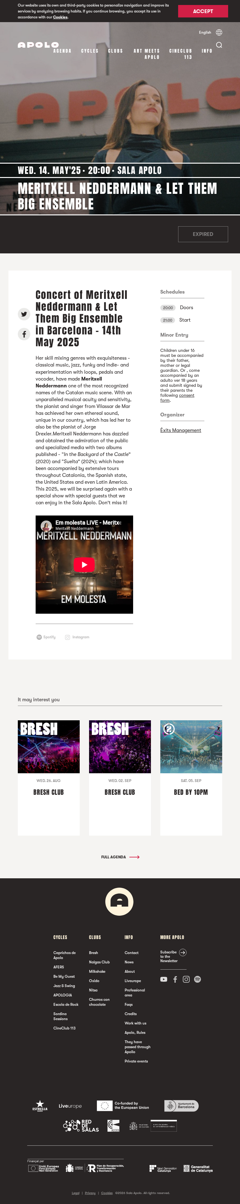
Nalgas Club (99, 962)
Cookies (60, 17)
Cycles (90, 51)
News (129, 962)
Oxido (94, 981)
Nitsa (93, 990)
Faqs (128, 1004)
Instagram (80, 637)
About (130, 971)
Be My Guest (64, 976)
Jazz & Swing (64, 986)
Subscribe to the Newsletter (169, 956)
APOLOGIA (62, 995)
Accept (203, 11)
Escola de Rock (65, 1004)
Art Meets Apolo (147, 54)
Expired (203, 234)
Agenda (62, 51)
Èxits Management (180, 430)
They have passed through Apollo (138, 1047)
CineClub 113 (180, 54)
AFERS (58, 967)
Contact (131, 953)
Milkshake (97, 971)
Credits (131, 1014)
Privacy (90, 1193)
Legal (75, 1193)
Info (207, 51)
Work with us (135, 1023)
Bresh (93, 953)
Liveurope (133, 981)
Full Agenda (114, 857)
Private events (136, 1061)
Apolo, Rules (135, 1032)
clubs (115, 51)
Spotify (49, 637)
